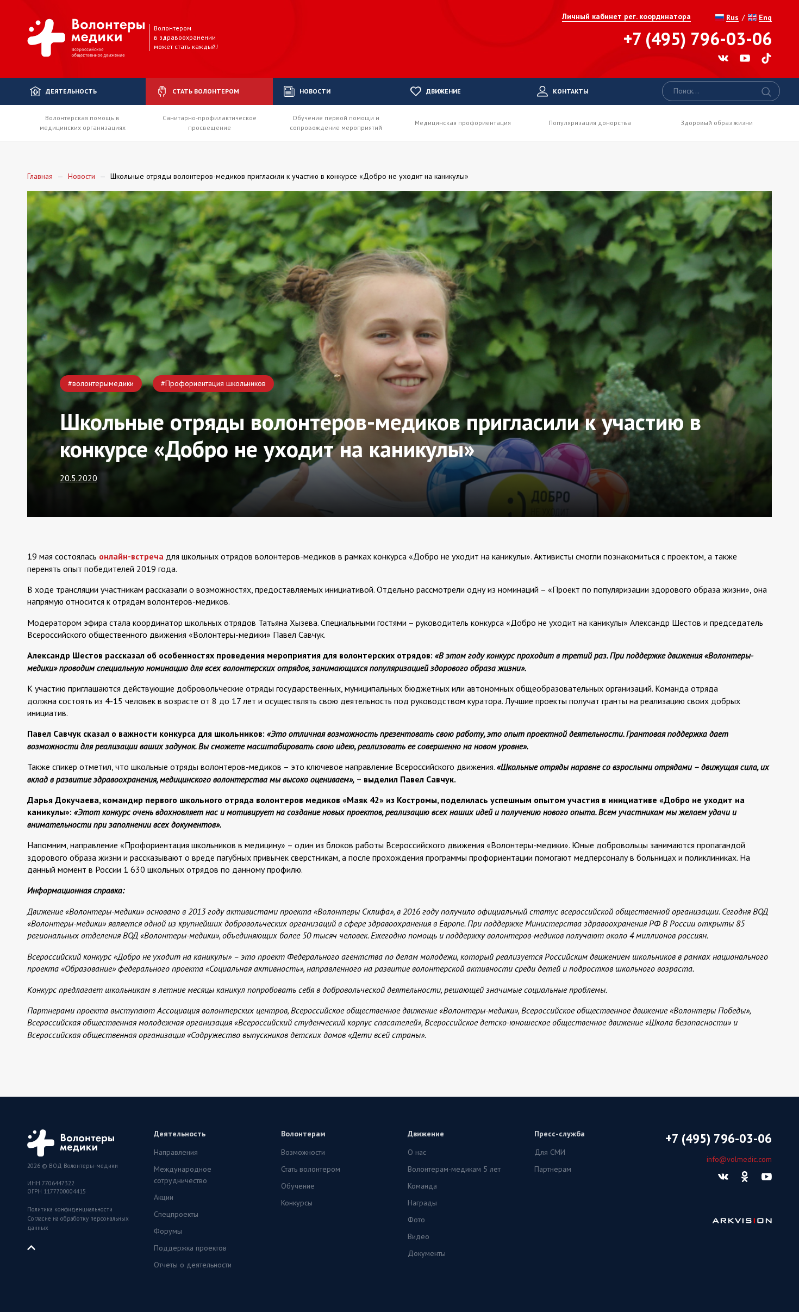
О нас (417, 1152)
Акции (163, 1197)
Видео (418, 1236)
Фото (416, 1219)
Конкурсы (297, 1203)
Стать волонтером (310, 1169)
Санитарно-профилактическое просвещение (210, 123)
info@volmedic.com (739, 1159)
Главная (40, 176)
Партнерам (552, 1169)
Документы (427, 1253)
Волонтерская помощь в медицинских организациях (83, 123)
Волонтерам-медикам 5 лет (454, 1169)
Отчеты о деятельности (193, 1265)
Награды (422, 1203)
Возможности (303, 1152)
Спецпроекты (176, 1214)
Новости (81, 176)
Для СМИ (549, 1152)
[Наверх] (35, 1247)
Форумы (168, 1231)
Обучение (298, 1186)
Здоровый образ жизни (717, 123)
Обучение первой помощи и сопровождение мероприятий (336, 123)
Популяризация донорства (589, 123)
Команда (422, 1186)
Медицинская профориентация (463, 123)
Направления (176, 1152)
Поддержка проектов (190, 1248)
